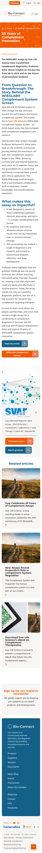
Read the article (12, 343)
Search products (15, 450)
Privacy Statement (24, 837)
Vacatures (13, 807)
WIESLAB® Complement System (17, 354)
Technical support (16, 441)
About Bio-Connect (17, 787)
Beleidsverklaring (12, 844)
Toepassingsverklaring (15, 848)
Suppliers (12, 757)
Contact (11, 798)
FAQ (10, 803)
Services (12, 762)
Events (11, 778)
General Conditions (13, 841)
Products (12, 753)
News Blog (13, 774)
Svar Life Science (17, 121)
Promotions (13, 782)
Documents (13, 766)
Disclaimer (9, 837)
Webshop (15, 3)
